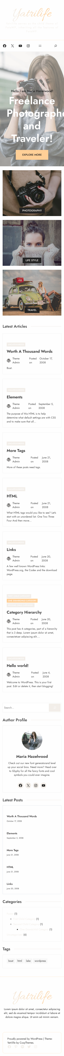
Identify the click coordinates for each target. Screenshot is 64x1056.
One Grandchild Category (22, 600)
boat (10, 961)
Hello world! (18, 665)
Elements (14, 397)
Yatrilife (32, 14)
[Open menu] (40, 46)
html (19, 961)
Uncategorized (16, 344)
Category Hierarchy (24, 612)
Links (11, 549)
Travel (32, 310)
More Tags (16, 450)
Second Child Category (20, 605)
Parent (43, 600)
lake (28, 961)
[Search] (55, 708)
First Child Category (19, 596)
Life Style (32, 260)
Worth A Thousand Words (30, 351)
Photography (32, 210)
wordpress (40, 961)
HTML (12, 496)
